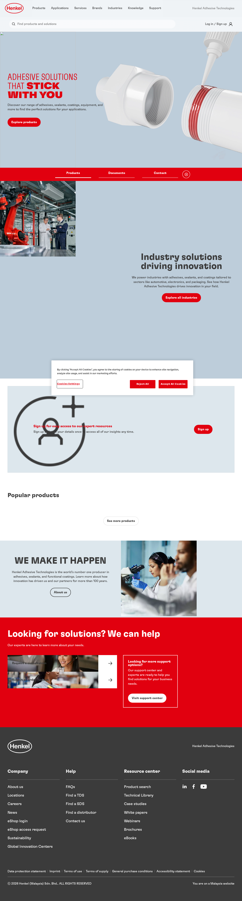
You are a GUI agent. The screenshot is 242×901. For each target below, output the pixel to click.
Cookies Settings (68, 384)
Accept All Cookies (173, 384)
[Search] (14, 24)
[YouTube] (203, 786)
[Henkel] (20, 746)
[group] (121, 106)
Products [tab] (73, 173)
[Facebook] (193, 786)
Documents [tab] (116, 173)
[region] (122, 377)
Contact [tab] (160, 173)
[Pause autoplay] (186, 174)
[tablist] (116, 174)
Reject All (143, 384)
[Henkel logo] (14, 8)
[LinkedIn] (184, 786)
